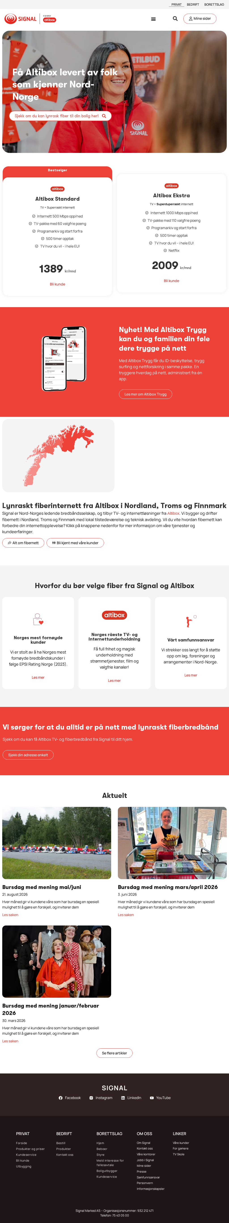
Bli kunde (23, 1160)
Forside (21, 1143)
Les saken (10, 914)
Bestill (61, 1143)
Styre (101, 1155)
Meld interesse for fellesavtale (110, 1162)
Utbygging (24, 1166)
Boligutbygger (107, 1171)
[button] (153, 18)
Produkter (63, 1149)
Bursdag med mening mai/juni (41, 887)
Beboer (102, 1149)
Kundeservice (26, 1155)
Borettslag (214, 4)
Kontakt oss (65, 1155)
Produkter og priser (30, 1149)
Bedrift (193, 4)
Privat (177, 4)
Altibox (173, 513)
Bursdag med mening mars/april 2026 (168, 887)
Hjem (100, 1143)
